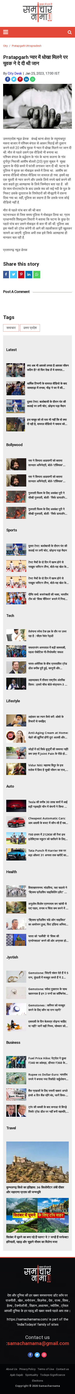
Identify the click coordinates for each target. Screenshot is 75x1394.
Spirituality (31, 1374)
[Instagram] (44, 1354)
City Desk (15, 73)
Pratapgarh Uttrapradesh (26, 45)
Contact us (62, 1369)
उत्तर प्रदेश (30, 328)
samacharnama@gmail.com (37, 1340)
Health (11, 872)
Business (13, 1042)
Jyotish (12, 957)
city (5, 45)
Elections (37, 1380)
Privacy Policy (27, 1369)
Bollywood (14, 445)
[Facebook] (30, 1354)
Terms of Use (46, 1369)
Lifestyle (13, 701)
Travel (11, 1128)
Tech (10, 615)
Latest (11, 350)
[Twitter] (37, 1354)
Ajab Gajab (16, 1374)
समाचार (11, 328)
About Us (11, 1369)
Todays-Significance (52, 1374)
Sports (11, 530)
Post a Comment (16, 291)
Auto (10, 786)
